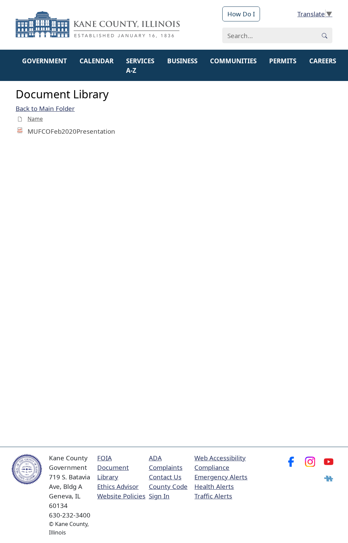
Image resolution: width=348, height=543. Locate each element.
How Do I (241, 14)
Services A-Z (140, 65)
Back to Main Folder (45, 108)
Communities (233, 60)
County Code (168, 486)
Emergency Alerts (220, 477)
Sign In (159, 496)
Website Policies (121, 496)
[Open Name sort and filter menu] (30, 124)
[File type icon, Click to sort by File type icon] (20, 118)
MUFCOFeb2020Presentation (71, 131)
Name (35, 118)
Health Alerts (214, 486)
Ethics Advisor (118, 486)
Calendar (97, 60)
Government (44, 60)
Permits (282, 60)
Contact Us (165, 477)
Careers (322, 60)
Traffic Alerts (213, 496)
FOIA (104, 458)
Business (182, 60)
